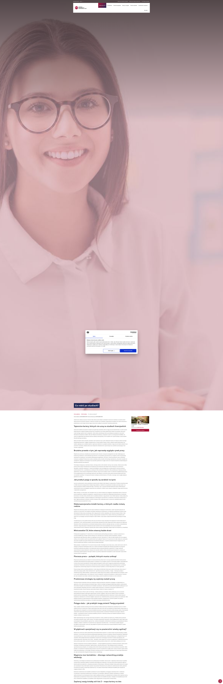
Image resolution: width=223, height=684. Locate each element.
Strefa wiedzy (84, 414)
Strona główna (77, 414)
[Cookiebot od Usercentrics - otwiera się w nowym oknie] (131, 332)
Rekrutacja (101, 5)
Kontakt (146, 10)
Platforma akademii (145, 1)
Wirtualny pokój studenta (123, 1)
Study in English (125, 5)
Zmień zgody (110, 350)
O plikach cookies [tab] (129, 336)
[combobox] (84, 1)
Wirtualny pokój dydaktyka (134, 1)
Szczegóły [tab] (111, 336)
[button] (220, 681)
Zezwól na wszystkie (128, 350)
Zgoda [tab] (94, 336)
